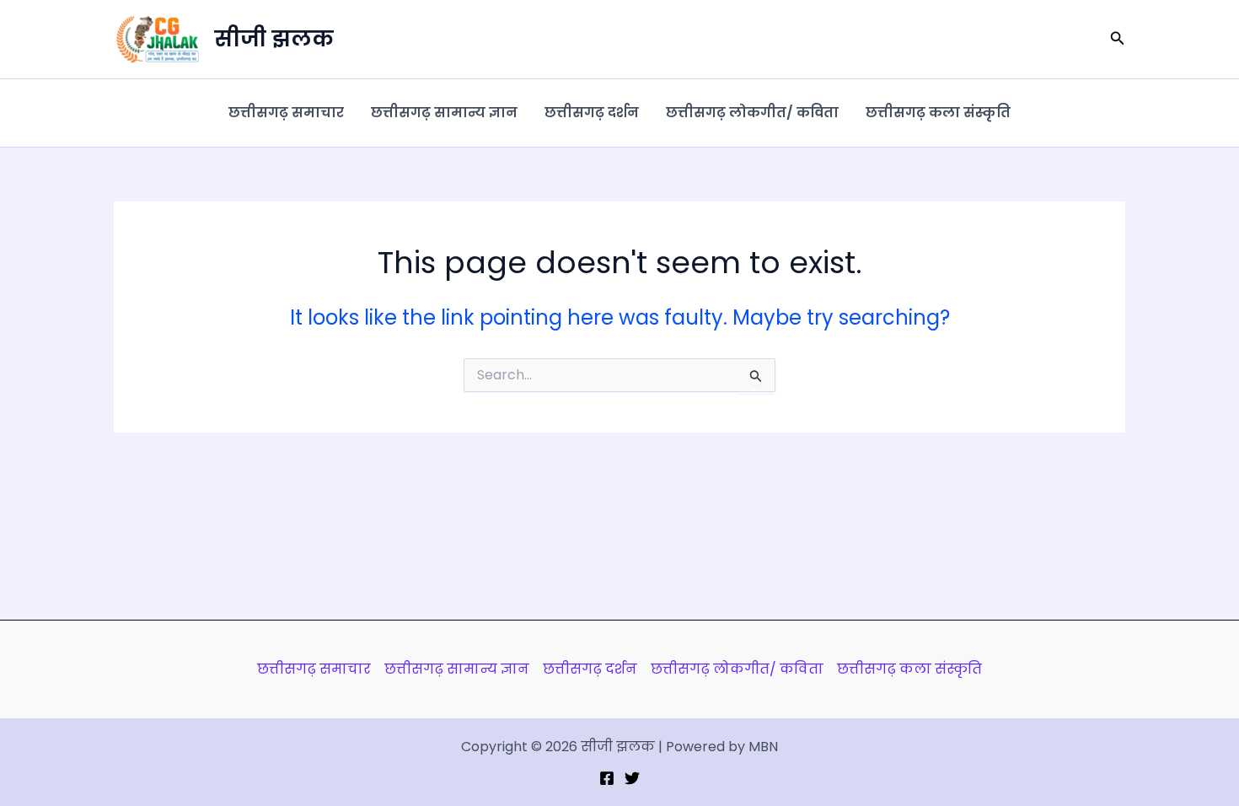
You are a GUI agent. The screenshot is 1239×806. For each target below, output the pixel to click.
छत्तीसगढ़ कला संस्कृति (938, 112)
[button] (1117, 39)
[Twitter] (632, 778)
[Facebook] (606, 778)
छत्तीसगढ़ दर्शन (591, 112)
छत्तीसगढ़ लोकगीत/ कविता (752, 112)
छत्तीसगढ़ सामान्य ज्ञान (444, 112)
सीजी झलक (274, 39)
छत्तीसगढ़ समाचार (286, 112)
